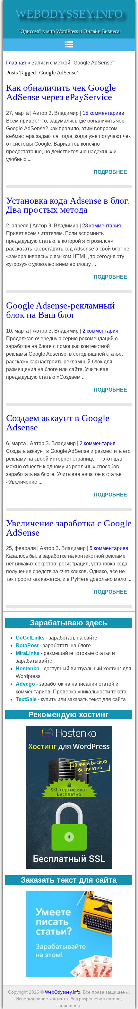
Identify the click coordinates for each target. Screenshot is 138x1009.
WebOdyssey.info (69, 13)
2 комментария (100, 331)
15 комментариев (103, 113)
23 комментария (101, 225)
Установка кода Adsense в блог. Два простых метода (67, 205)
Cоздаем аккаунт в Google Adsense (57, 422)
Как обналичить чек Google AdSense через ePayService (61, 92)
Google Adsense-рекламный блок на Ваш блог (60, 310)
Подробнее (110, 172)
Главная (16, 62)
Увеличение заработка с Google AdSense (69, 528)
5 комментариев (109, 548)
